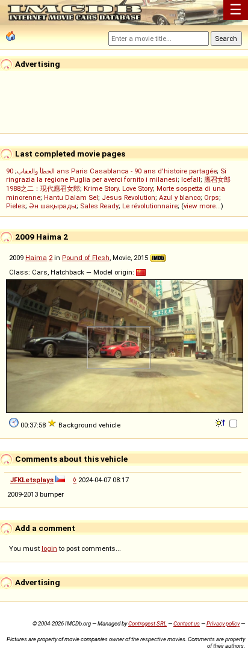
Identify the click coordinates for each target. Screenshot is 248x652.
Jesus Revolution (128, 197)
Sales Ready (99, 206)
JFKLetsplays (32, 480)
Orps (211, 197)
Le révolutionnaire (150, 206)
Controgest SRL (147, 623)
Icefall (190, 179)
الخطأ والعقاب (36, 171)
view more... (202, 206)
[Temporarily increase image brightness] (221, 422)
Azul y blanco (179, 197)
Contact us (186, 623)
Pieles (15, 206)
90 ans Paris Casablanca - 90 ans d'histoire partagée (111, 171)
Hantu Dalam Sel (71, 197)
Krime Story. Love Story (118, 188)
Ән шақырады (52, 206)
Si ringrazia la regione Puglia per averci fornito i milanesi (116, 175)
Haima (36, 257)
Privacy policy (223, 623)
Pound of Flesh (86, 257)
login (49, 548)
